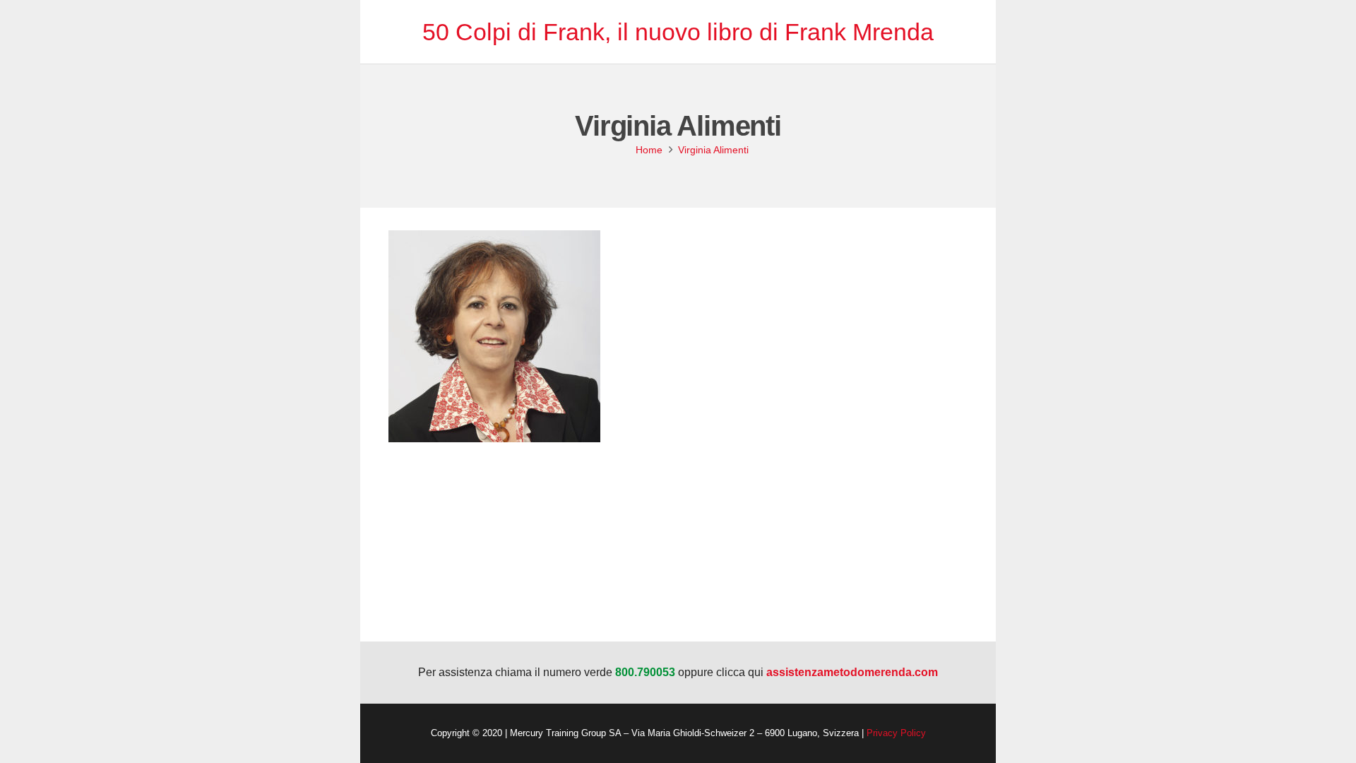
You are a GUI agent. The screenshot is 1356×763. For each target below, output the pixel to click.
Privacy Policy (896, 733)
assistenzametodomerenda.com (852, 672)
